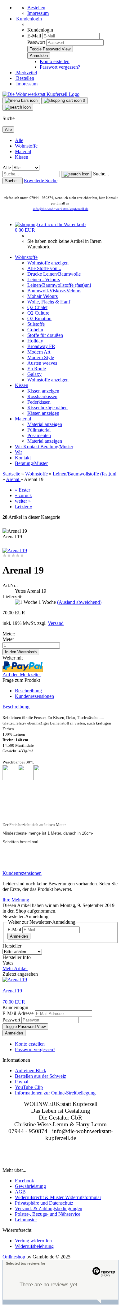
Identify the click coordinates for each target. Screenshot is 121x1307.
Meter (8, 639)
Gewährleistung (30, 1186)
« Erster (22, 489)
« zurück (23, 495)
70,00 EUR (13, 1001)
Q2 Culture (38, 313)
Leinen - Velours (43, 279)
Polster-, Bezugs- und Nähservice (47, 1214)
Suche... (101, 173)
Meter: (8, 633)
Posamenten (39, 435)
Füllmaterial (39, 429)
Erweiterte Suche (40, 180)
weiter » (23, 501)
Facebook (24, 1180)
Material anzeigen (44, 424)
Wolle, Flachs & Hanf (48, 301)
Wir (19, 446)
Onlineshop (13, 1256)
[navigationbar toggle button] (21, 100)
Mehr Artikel (15, 968)
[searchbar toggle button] (17, 107)
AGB (20, 1191)
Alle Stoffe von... (44, 268)
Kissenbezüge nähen (47, 407)
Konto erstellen (54, 61)
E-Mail (34, 35)
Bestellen (36, 7)
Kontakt (31, 446)
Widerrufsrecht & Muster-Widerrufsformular (58, 1197)
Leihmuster (26, 1219)
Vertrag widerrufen (33, 1240)
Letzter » (23, 506)
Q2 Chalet (37, 307)
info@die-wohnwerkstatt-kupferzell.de (60, 209)
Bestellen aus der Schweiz (40, 1076)
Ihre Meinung (15, 899)
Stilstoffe (36, 324)
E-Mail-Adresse (18, 1013)
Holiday (35, 340)
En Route (36, 368)
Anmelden (19, 936)
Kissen (21, 157)
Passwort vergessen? (60, 67)
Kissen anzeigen (43, 390)
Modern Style (40, 357)
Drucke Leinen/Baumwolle (54, 274)
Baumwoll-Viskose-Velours (54, 290)
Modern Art (38, 352)
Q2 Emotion (39, 318)
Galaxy (34, 374)
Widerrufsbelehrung (34, 1246)
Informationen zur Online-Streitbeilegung (55, 1092)
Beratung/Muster (56, 446)
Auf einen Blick (30, 1070)
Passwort (36, 42)
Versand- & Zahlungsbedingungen (48, 1208)
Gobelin (35, 329)
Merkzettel (26, 72)
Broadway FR (41, 346)
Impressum (38, 13)
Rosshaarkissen (42, 396)
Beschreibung (28, 690)
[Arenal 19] (14, 550)
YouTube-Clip (29, 1087)
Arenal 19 (12, 990)
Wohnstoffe (26, 145)
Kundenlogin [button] (28, 18)
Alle (19, 140)
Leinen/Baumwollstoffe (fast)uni (59, 285)
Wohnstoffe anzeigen (48, 262)
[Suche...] (76, 174)
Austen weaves (42, 363)
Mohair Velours (42, 296)
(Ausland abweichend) (79, 602)
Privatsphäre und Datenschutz (44, 1203)
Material (23, 151)
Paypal (21, 1081)
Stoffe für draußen (45, 335)
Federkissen (39, 402)
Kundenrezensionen (34, 696)
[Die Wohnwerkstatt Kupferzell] (40, 94)
